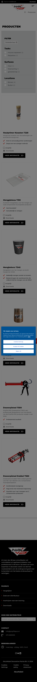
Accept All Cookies (18, 346)
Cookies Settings (18, 341)
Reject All (18, 351)
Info (29, 336)
